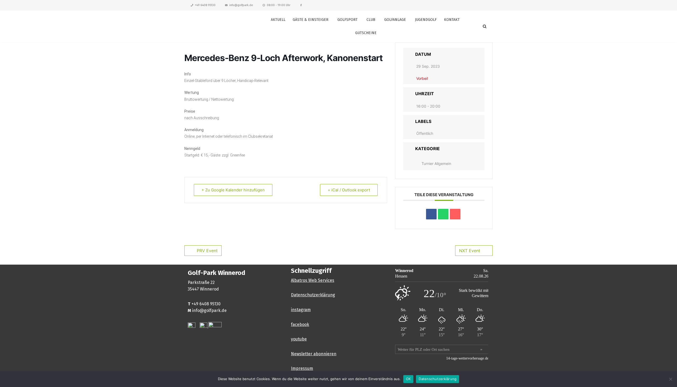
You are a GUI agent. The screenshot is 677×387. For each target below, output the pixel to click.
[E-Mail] (455, 214)
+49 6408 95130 (205, 5)
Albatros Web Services (312, 280)
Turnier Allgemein (436, 163)
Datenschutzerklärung (313, 294)
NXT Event (469, 250)
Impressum (302, 368)
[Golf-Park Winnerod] (217, 26)
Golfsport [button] (347, 19)
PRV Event (207, 250)
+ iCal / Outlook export (349, 189)
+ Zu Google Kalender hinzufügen (233, 189)
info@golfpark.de (241, 5)
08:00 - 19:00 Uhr (278, 5)
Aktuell (278, 19)
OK (408, 379)
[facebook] (301, 5)
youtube (299, 339)
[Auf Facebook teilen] (431, 214)
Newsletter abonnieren (313, 353)
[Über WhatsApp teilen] (443, 214)
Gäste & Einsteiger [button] (310, 19)
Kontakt (452, 19)
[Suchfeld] (485, 26)
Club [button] (371, 19)
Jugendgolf (426, 19)
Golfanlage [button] (395, 19)
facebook (300, 324)
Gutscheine (366, 33)
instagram (301, 309)
